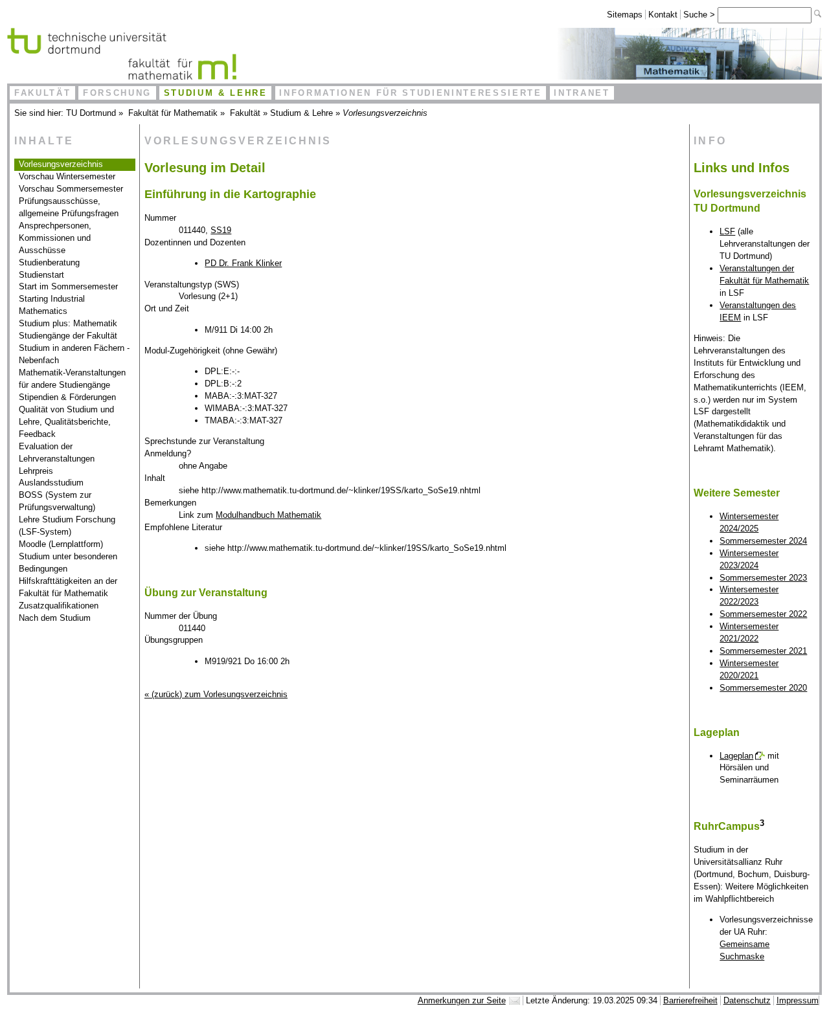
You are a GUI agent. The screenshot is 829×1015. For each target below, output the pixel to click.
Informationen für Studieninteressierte (410, 93)
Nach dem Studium (55, 618)
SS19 (220, 230)
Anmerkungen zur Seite (462, 1000)
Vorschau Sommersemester (71, 189)
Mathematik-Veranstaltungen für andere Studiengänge (72, 379)
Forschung (117, 93)
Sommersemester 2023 (763, 578)
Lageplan (736, 756)
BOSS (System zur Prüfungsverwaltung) (57, 501)
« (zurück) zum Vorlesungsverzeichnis (216, 694)
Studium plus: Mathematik (68, 323)
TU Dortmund (91, 113)
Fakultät (42, 93)
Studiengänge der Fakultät (68, 335)
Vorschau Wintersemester (67, 176)
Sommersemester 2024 (763, 541)
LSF (727, 231)
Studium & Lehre (215, 93)
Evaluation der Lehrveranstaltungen (57, 452)
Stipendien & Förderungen (67, 397)
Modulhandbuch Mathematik (268, 515)
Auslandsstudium (51, 482)
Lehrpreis (36, 471)
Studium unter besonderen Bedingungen (68, 563)
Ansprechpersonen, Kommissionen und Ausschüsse (55, 238)
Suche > (700, 14)
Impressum (798, 1000)
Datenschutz (747, 1000)
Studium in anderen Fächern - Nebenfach (74, 354)
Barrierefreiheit (690, 1000)
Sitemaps (624, 14)
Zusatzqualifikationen (58, 605)
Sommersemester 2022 (763, 614)
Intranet (581, 93)
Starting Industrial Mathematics (52, 305)
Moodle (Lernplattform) (61, 544)
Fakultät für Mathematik (173, 113)
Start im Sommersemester (68, 286)
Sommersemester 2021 (763, 651)
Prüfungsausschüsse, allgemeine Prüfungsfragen (69, 207)
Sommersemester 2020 (763, 688)
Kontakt (662, 14)
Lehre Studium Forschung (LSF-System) (67, 526)
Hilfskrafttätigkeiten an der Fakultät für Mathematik (68, 587)
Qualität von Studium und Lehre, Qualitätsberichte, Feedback (66, 422)
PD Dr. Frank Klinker (243, 263)
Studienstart (41, 275)
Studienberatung (49, 262)
